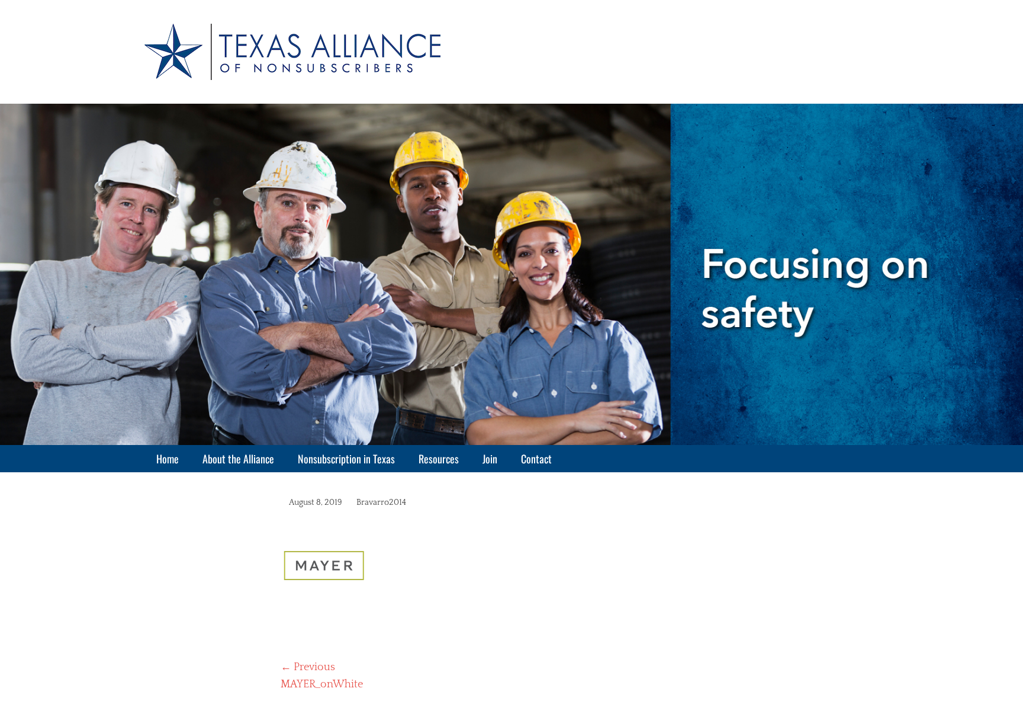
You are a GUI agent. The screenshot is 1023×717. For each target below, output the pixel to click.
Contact (536, 458)
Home (167, 458)
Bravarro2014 (381, 502)
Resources (439, 458)
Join (489, 458)
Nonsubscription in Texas (346, 458)
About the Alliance (238, 458)
